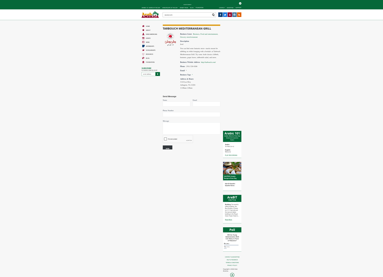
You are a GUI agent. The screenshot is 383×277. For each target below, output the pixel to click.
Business (196, 34)
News (148, 42)
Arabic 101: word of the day (151, 7)
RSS (238, 13)
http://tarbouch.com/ (208, 62)
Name (165, 100)
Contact (222, 7)
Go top (231, 275)
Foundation (199, 7)
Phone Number (168, 110)
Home (148, 26)
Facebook (220, 13)
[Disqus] (191, 178)
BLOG (147, 58)
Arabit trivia (184, 7)
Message (166, 121)
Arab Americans (151, 34)
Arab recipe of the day (170, 7)
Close (240, 3)
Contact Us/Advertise (232, 257)
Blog (191, 7)
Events (148, 38)
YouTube (230, 13)
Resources (149, 54)
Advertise (230, 7)
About (148, 30)
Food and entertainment (209, 34)
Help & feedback (232, 260)
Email (195, 100)
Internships (150, 46)
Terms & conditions (232, 262)
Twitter (225, 13)
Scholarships (150, 50)
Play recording (231, 155)
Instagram (234, 13)
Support (238, 7)
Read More (228, 220)
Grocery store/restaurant (189, 37)
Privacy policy (232, 265)
